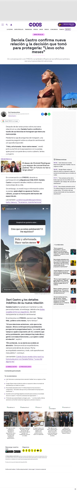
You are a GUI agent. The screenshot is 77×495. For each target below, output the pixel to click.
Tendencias (28, 29)
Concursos (54, 29)
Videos (46, 29)
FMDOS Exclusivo (26, 366)
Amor (41, 29)
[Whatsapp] (41, 450)
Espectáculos (18, 29)
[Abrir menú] (2, 24)
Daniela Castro (12, 366)
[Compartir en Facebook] (42, 114)
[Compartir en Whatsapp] (49, 114)
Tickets (61, 29)
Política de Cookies (10, 469)
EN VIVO (68, 29)
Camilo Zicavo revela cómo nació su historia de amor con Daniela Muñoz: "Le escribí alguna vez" (25, 359)
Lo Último (10, 29)
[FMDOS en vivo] (60, 24)
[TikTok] (35, 450)
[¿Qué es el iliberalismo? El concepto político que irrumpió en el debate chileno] (66, 419)
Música (35, 29)
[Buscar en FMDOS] (6, 24)
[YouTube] (38, 450)
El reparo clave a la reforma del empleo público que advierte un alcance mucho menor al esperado (38, 431)
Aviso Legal (32, 469)
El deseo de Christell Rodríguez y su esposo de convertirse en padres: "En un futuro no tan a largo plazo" (36, 166)
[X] (32, 450)
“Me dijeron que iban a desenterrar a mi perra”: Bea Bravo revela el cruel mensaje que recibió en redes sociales (52, 431)
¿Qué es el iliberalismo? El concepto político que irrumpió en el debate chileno (66, 430)
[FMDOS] (35, 24)
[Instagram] (29, 450)
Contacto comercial (41, 469)
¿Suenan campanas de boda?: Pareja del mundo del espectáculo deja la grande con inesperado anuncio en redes (24, 431)
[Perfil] (11, 24)
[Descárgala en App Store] (17, 451)
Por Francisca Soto (14, 112)
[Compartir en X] (45, 114)
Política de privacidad (22, 469)
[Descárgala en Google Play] (9, 451)
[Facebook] (26, 450)
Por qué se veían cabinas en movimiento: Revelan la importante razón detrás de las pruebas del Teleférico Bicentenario (10, 433)
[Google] (23, 450)
